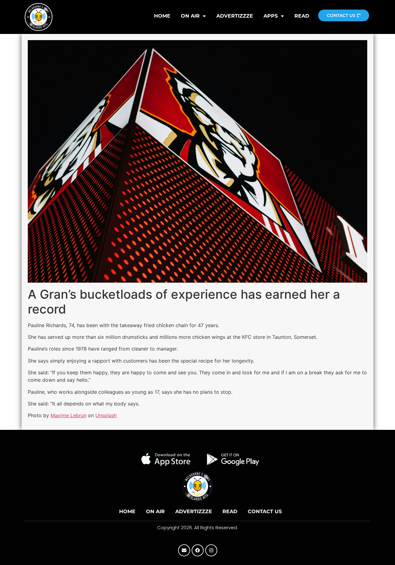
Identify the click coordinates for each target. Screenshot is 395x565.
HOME (162, 16)
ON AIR (190, 16)
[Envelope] (184, 550)
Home (127, 511)
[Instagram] (211, 550)
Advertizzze (234, 16)
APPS (271, 16)
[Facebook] (198, 550)
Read (301, 16)
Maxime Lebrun (68, 415)
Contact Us (265, 511)
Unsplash (106, 415)
